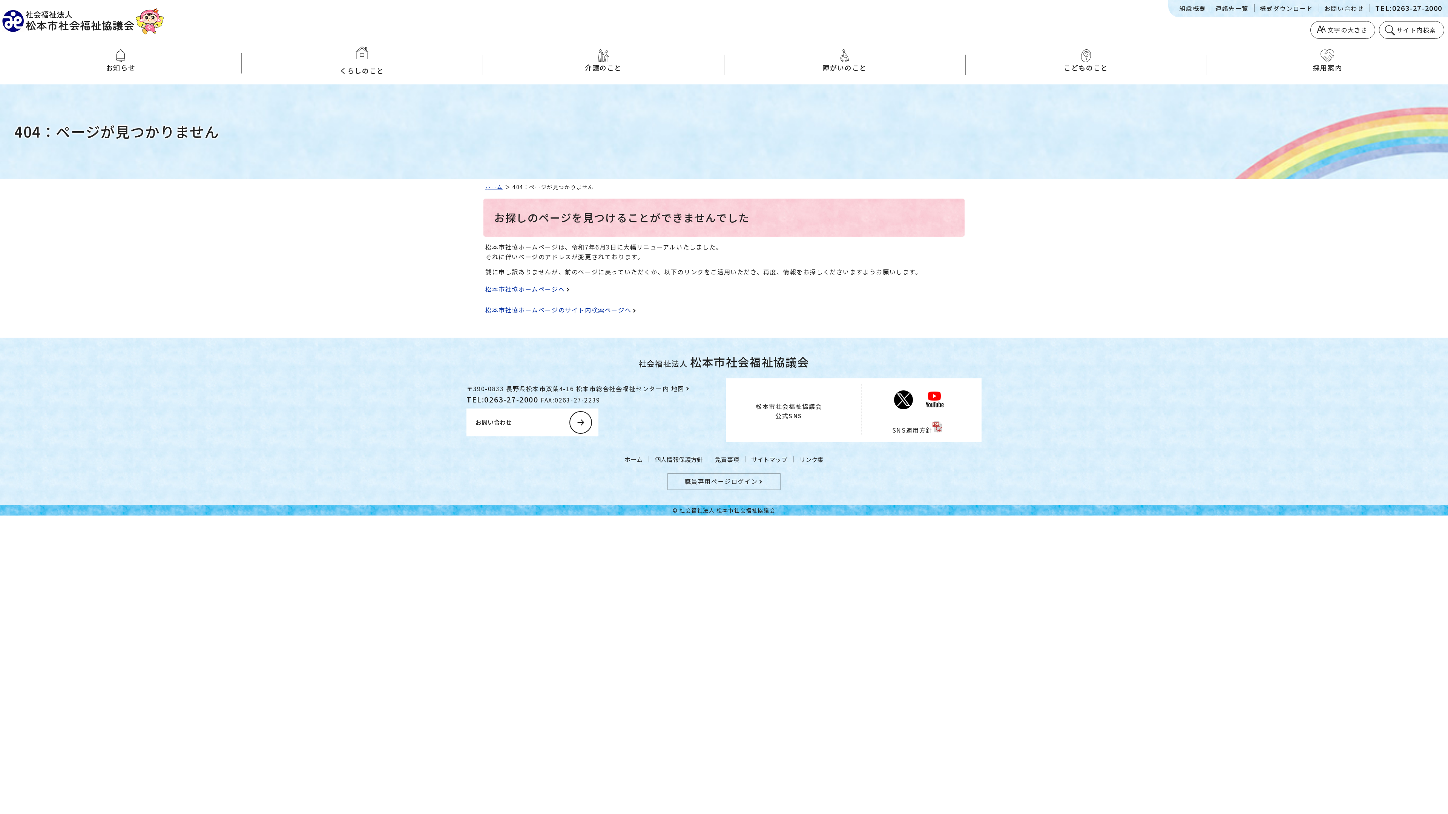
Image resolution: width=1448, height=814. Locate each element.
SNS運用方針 (912, 430)
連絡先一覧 (1232, 8)
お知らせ (120, 67)
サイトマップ (769, 459)
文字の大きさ (1348, 29)
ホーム (494, 187)
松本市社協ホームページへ (525, 289)
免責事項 (727, 459)
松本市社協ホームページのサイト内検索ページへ (558, 309)
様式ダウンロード (1286, 8)
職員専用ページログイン (721, 481)
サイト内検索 (1416, 29)
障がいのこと (844, 67)
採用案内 (1327, 67)
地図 (677, 388)
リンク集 (811, 459)
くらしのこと (362, 70)
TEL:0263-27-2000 (1408, 8)
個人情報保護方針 (679, 459)
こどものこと (1086, 67)
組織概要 (1193, 8)
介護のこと (603, 67)
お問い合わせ (1344, 8)
